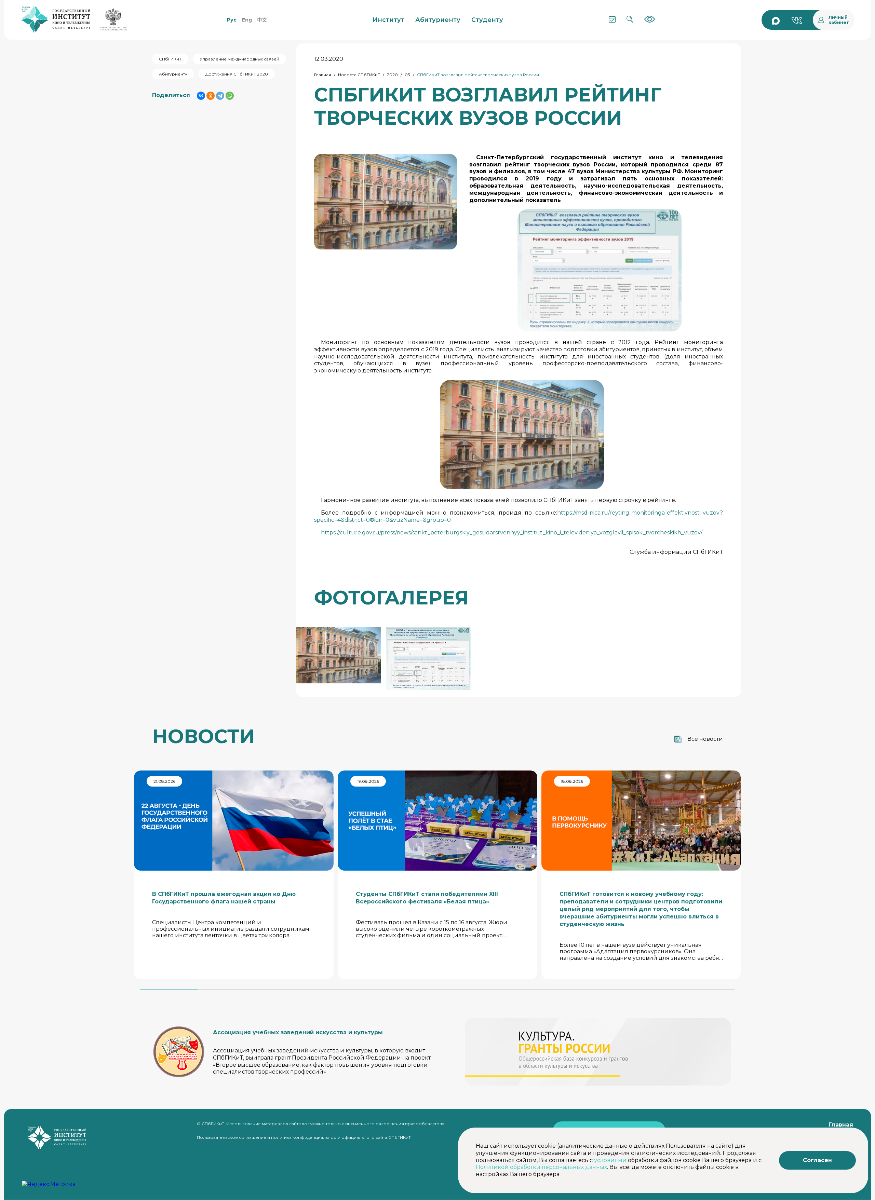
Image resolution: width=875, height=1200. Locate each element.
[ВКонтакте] (201, 96)
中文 (262, 20)
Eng (247, 20)
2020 (392, 74)
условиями (610, 1160)
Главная (322, 74)
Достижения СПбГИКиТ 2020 (236, 74)
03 (407, 74)
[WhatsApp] (230, 96)
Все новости (705, 739)
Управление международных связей (239, 59)
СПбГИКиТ (170, 59)
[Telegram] (220, 96)
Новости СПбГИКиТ (359, 74)
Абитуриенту (173, 74)
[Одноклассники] (210, 96)
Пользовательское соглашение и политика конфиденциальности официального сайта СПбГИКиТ (304, 1137)
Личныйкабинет (839, 20)
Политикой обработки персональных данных (541, 1167)
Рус (232, 20)
